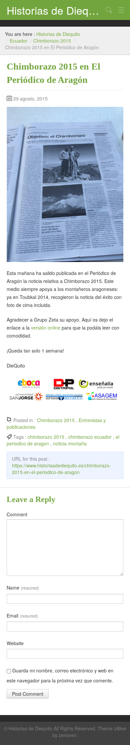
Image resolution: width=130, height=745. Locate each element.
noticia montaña (70, 443)
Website (15, 643)
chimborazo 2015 (46, 436)
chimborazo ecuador (90, 436)
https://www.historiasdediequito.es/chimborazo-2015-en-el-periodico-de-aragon (61, 468)
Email (22, 615)
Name (23, 587)
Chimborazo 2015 (52, 40)
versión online (45, 327)
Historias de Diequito (55, 10)
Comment (17, 514)
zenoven (68, 735)
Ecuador (18, 40)
